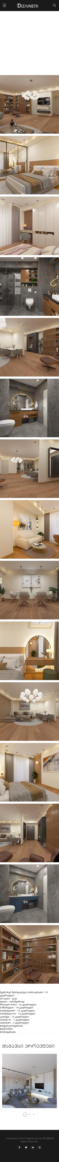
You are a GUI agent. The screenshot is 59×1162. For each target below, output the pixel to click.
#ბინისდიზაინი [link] (8, 1031)
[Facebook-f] (19, 1147)
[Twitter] (26, 1147)
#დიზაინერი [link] (6, 1028)
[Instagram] (39, 1147)
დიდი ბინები (44, 44)
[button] (25, 1114)
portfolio (28, 44)
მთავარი (13, 44)
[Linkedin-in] (33, 1147)
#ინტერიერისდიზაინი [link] (11, 1025)
